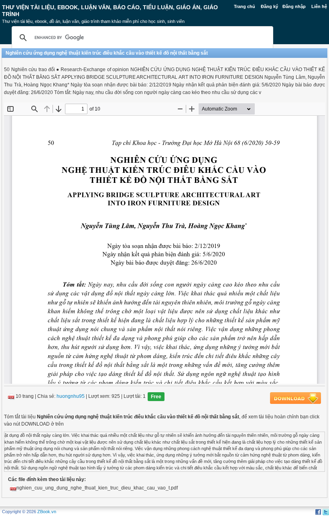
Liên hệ (319, 6)
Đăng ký (269, 6)
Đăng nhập (294, 6)
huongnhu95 (71, 396)
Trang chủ (244, 6)
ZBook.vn (46, 511)
